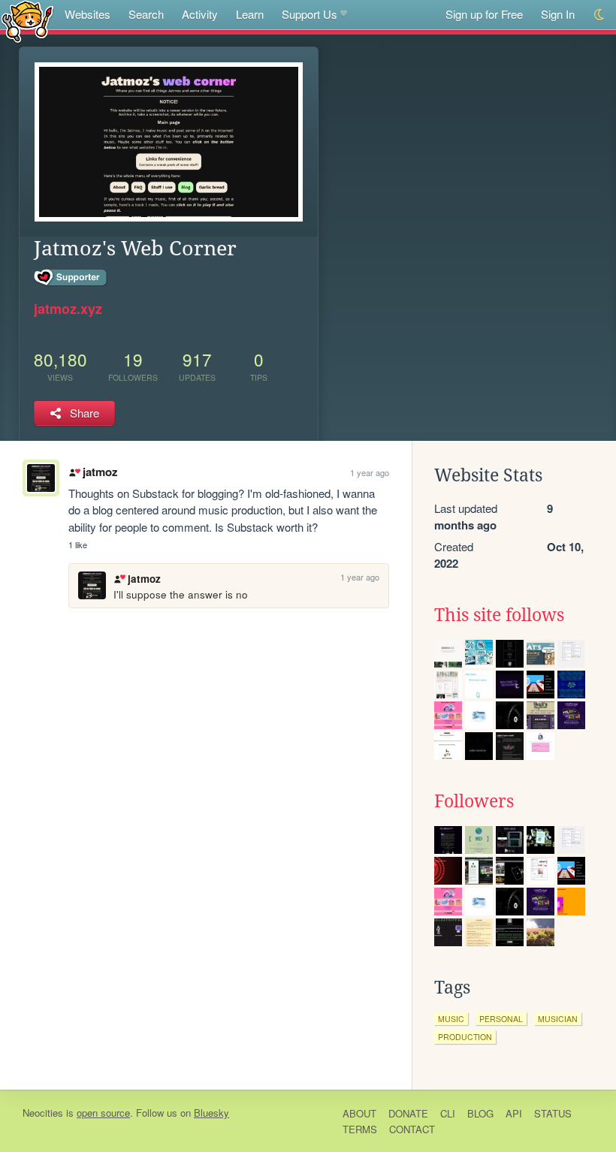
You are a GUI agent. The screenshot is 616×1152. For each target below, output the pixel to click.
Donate (408, 1113)
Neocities (43, 1112)
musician (558, 1018)
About (359, 1113)
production (465, 1036)
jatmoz (100, 471)
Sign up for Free (484, 14)
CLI (447, 1113)
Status (553, 1113)
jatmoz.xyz (68, 308)
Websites (87, 14)
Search (146, 14)
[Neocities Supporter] (71, 278)
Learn (250, 14)
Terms (360, 1129)
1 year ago (369, 472)
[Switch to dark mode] (600, 14)
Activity (200, 14)
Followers (474, 801)
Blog (480, 1113)
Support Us (309, 14)
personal (501, 1018)
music (451, 1018)
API (514, 1113)
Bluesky (211, 1112)
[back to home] (27, 21)
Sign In (558, 14)
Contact (412, 1129)
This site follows (499, 615)
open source (103, 1112)
